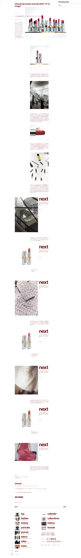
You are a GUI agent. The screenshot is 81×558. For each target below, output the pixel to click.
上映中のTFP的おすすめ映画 (47, 533)
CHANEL (16, 497)
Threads (51, 539)
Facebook (53, 539)
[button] (44, 198)
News (60, 5)
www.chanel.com (18, 477)
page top (16, 551)
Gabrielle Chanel (21, 497)
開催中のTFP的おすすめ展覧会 (48, 535)
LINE (55, 539)
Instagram (47, 539)
